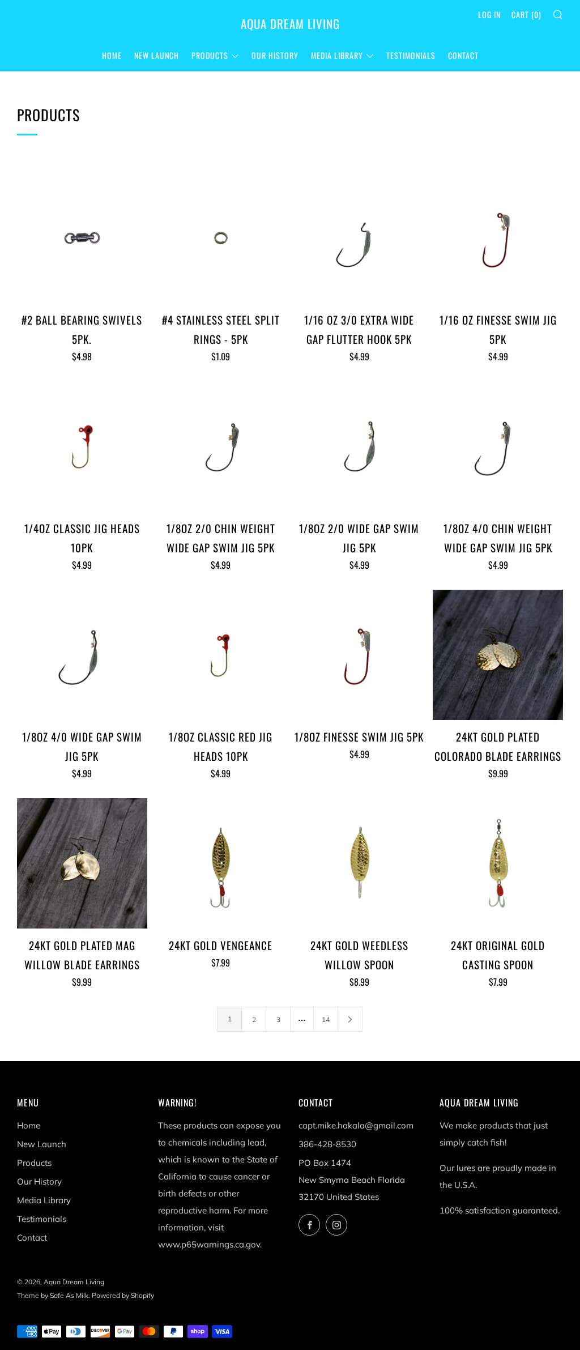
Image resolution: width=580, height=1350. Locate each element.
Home (112, 55)
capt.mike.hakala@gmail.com (355, 1125)
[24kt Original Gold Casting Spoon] (498, 863)
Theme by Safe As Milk (52, 1295)
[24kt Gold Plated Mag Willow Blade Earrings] (82, 863)
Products (209, 55)
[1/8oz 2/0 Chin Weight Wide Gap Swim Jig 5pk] (221, 446)
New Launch (156, 55)
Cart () (526, 14)
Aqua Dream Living (290, 23)
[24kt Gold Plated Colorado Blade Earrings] (498, 655)
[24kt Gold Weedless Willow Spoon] (360, 863)
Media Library (337, 55)
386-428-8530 (327, 1144)
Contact (463, 55)
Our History (274, 55)
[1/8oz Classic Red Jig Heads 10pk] (221, 655)
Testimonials (411, 55)
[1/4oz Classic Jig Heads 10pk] (82, 446)
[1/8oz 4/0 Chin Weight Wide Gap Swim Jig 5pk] (498, 446)
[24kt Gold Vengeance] (221, 863)
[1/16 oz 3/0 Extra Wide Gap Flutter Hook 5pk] (360, 238)
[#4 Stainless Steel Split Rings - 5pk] (221, 238)
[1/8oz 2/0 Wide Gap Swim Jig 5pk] (360, 446)
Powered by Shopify (123, 1295)
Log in (489, 14)
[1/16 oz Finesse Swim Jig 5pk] (498, 238)
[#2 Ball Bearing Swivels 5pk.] (82, 238)
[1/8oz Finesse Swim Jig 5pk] (360, 655)
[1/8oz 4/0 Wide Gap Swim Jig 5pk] (82, 655)
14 (326, 1019)
